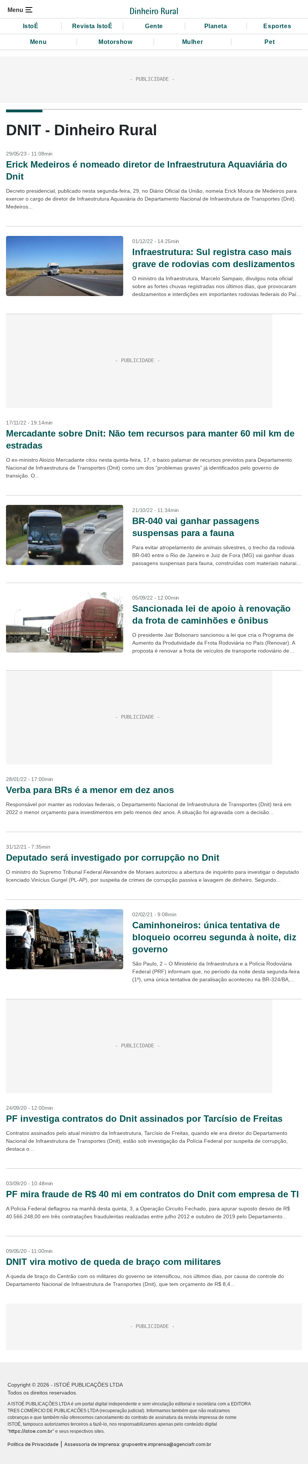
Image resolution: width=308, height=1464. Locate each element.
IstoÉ (31, 26)
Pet (269, 42)
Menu (38, 42)
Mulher (192, 42)
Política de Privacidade (33, 1444)
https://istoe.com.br (31, 1431)
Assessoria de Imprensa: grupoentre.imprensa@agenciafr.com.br (137, 1444)
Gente (154, 26)
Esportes (277, 26)
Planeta (215, 26)
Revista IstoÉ (92, 26)
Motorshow (115, 42)
